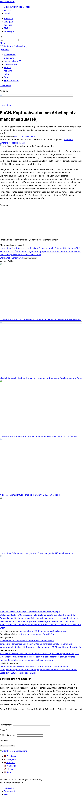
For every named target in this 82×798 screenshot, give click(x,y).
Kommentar (6, 725)
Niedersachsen (11, 64)
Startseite (4, 258)
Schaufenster (12, 80)
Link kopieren (32, 258)
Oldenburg (9, 58)
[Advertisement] (41, 222)
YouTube (8, 25)
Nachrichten (10, 55)
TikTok (7, 28)
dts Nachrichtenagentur (25, 136)
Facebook (8, 18)
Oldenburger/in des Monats (17, 7)
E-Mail (22, 143)
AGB (6, 794)
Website (4, 740)
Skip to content (7, 1)
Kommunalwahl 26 (12, 61)
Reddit (15, 143)
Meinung (8, 71)
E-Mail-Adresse (8, 735)
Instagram (8, 22)
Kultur (7, 74)
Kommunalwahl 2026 (29, 631)
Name (3, 730)
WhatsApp (9, 31)
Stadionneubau (46, 631)
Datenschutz (10, 791)
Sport (6, 77)
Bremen (7, 67)
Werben (7, 10)
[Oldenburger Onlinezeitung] (13, 751)
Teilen (25, 258)
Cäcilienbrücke (60, 631)
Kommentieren (16, 258)
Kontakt (7, 13)
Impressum (9, 788)
